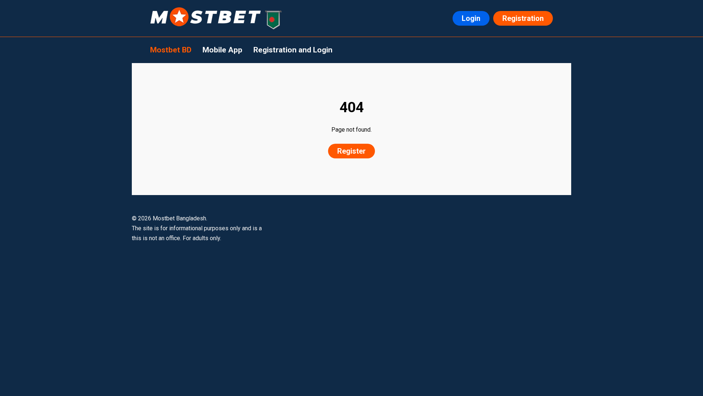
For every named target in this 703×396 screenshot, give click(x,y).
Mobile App (222, 49)
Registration (523, 18)
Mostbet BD (170, 49)
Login (471, 18)
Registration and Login (292, 49)
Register (351, 151)
